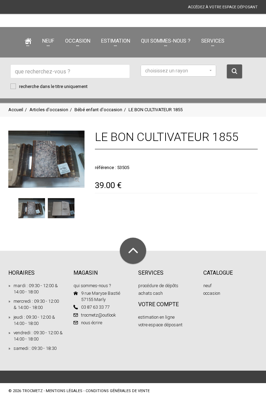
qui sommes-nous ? (92, 285)
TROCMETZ (32, 391)
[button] (178, 71)
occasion (211, 293)
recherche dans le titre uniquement (53, 86)
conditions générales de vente (118, 391)
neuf (207, 285)
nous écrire (91, 322)
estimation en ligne (156, 317)
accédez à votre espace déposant (223, 7)
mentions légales (64, 391)
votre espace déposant (160, 324)
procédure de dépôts (158, 285)
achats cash (150, 293)
